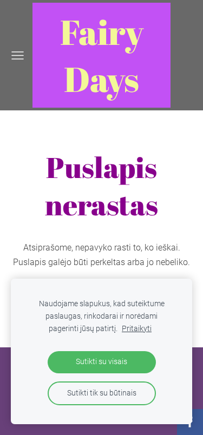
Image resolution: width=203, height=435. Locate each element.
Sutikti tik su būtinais (101, 393)
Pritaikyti (137, 328)
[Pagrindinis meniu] (17, 55)
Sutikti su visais (101, 361)
